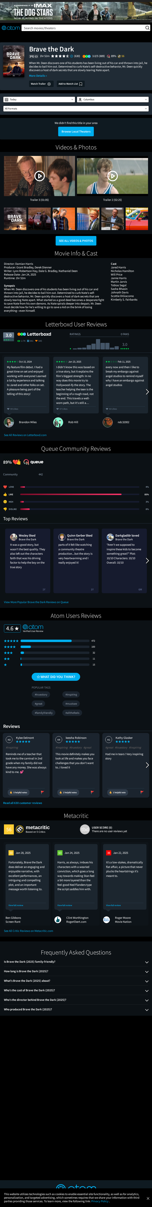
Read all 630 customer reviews (22, 803)
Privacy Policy (100, 1201)
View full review (16, 905)
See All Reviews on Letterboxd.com (25, 435)
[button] (39, 100)
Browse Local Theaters (76, 131)
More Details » (38, 75)
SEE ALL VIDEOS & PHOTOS (76, 241)
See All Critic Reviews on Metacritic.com (28, 931)
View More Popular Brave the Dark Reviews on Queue (36, 602)
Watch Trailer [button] (38, 83)
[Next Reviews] (147, 392)
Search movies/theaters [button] (40, 28)
